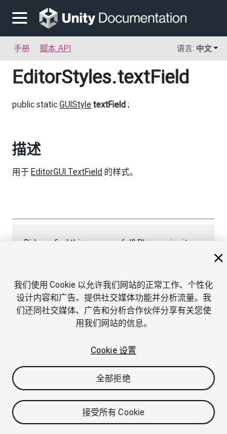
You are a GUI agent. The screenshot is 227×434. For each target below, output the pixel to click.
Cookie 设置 (113, 350)
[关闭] (218, 258)
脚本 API (55, 48)
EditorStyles (62, 76)
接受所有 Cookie (113, 412)
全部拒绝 (113, 378)
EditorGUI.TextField (66, 172)
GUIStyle (75, 104)
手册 (22, 48)
